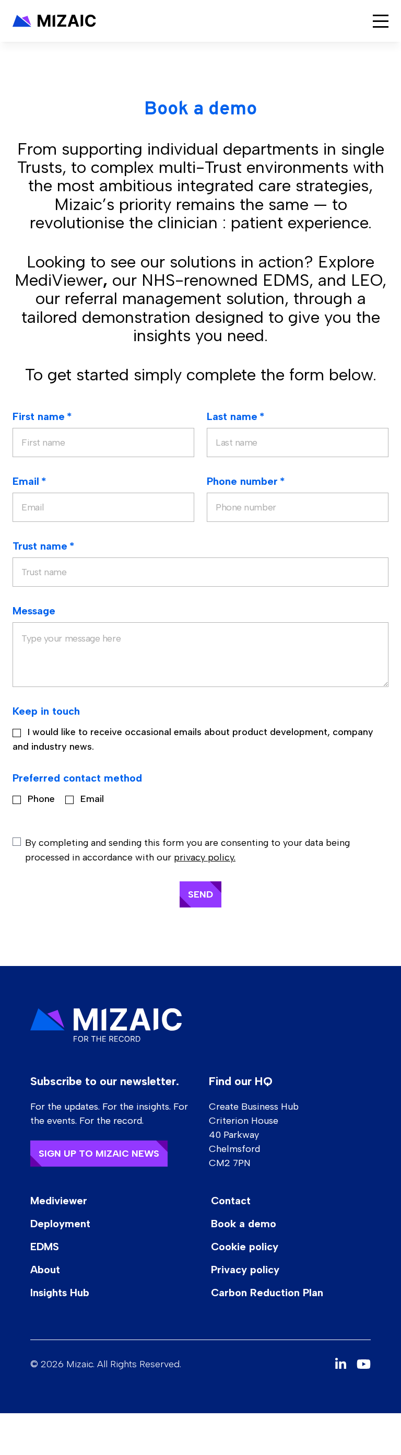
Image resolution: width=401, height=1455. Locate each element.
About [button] (45, 1269)
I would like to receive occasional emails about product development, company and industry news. (193, 739)
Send (200, 894)
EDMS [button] (44, 1246)
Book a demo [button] (243, 1223)
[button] (54, 21)
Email (91, 799)
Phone (40, 799)
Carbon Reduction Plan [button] (267, 1292)
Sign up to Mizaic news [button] (99, 1153)
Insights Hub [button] (59, 1292)
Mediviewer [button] (58, 1200)
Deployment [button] (60, 1223)
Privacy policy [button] (245, 1269)
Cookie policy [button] (244, 1246)
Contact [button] (231, 1200)
